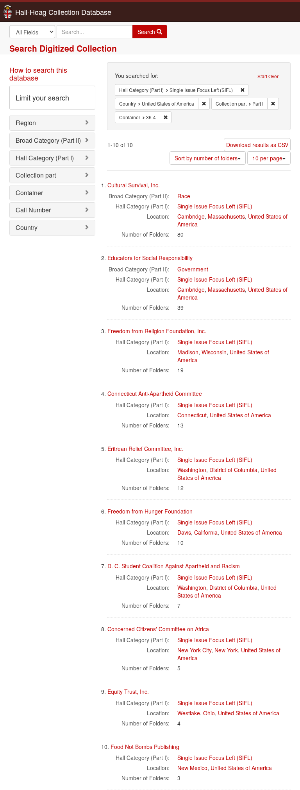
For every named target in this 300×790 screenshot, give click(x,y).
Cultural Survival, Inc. (133, 185)
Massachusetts (226, 216)
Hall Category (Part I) (45, 157)
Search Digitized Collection (63, 48)
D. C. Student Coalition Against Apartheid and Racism (173, 566)
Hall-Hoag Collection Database (38, 12)
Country (27, 227)
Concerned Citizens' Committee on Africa (158, 629)
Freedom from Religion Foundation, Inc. (156, 331)
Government (192, 269)
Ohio (209, 713)
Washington (191, 470)
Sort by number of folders (206, 158)
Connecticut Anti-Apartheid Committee (154, 393)
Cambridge (191, 216)
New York (226, 650)
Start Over (268, 76)
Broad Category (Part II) (48, 140)
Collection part (36, 175)
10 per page (267, 158)
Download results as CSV (257, 145)
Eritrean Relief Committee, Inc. (145, 448)
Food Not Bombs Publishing (145, 746)
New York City (194, 650)
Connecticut (192, 415)
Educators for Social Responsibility (150, 258)
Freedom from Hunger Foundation (150, 511)
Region (26, 122)
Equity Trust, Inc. (128, 691)
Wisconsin (214, 352)
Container (29, 192)
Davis (184, 532)
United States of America (240, 415)
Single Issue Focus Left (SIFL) (214, 206)
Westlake (188, 713)
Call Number (33, 209)
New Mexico (192, 768)
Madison (187, 352)
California (206, 532)
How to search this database (38, 74)
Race (183, 196)
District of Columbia (233, 470)
